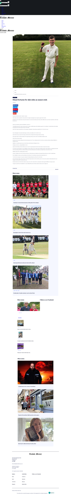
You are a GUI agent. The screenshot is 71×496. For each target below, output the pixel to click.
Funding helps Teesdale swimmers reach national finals (24, 293)
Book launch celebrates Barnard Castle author (27, 443)
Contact (3, 27)
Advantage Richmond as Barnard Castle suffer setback (24, 262)
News (2, 21)
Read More (20, 317)
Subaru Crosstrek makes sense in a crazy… (24, 329)
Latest (14, 290)
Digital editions (4, 26)
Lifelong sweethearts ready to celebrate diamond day (28, 315)
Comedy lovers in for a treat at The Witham (26, 386)
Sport (2, 22)
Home (2, 20)
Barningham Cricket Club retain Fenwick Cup (21, 232)
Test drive (3, 23)
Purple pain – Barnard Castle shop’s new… (23, 352)
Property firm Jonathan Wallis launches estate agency (28, 415)
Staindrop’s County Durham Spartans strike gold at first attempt (26, 202)
